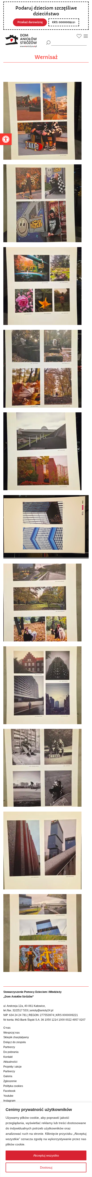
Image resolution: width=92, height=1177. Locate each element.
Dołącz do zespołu (14, 1042)
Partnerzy (9, 1047)
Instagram (9, 1100)
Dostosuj (46, 1167)
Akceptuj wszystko (46, 1155)
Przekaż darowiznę (30, 22)
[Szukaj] (48, 42)
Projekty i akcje (12, 1066)
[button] (6, 139)
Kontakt (8, 1057)
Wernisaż (46, 57)
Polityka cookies (13, 1086)
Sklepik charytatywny (16, 1037)
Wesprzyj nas (11, 1032)
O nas (6, 1027)
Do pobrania (11, 1052)
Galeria (7, 1076)
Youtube (8, 1095)
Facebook (9, 1091)
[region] (46, 1139)
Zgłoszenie (10, 1081)
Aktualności (10, 1061)
